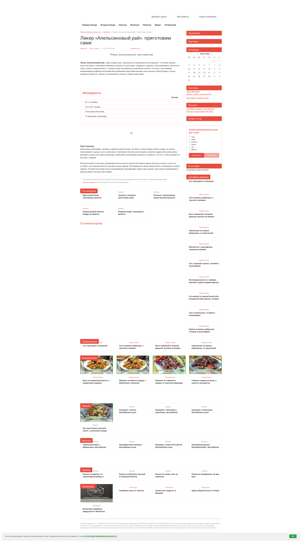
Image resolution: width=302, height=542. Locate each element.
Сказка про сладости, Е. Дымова (165, 491)
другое (194, 149)
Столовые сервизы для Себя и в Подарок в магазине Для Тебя (200, 110)
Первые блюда (89, 24)
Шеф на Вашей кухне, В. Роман (205, 490)
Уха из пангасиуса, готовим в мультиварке (202, 314)
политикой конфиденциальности (101, 536)
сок (192, 147)
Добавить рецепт (159, 16)
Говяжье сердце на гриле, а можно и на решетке (204, 381)
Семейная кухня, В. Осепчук (131, 490)
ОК (293, 536)
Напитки (147, 24)
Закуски (123, 24)
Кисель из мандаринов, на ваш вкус (205, 475)
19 (199, 72)
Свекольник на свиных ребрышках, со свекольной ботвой (201, 231)
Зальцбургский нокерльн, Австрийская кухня (130, 445)
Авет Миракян (193, 91)
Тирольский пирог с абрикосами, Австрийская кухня (94, 445)
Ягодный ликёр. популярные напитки (131, 212)
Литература (170, 24)
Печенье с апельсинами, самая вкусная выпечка (164, 196)
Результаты (211, 155)
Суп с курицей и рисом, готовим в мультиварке (204, 264)
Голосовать (196, 155)
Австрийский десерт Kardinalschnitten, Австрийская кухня (205, 445)
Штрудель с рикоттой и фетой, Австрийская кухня (168, 445)
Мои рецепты (183, 16)
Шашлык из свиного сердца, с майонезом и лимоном (132, 381)
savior (97, 48)
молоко (194, 142)
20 (204, 72)
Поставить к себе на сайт (197, 98)
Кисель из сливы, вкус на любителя (166, 475)
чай (192, 137)
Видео (158, 24)
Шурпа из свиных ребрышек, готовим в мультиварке (202, 330)
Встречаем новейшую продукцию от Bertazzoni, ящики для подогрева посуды (96, 510)
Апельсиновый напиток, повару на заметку (93, 212)
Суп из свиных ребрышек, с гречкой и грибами (201, 198)
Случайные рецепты (198, 177)
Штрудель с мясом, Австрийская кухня (127, 411)
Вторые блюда (108, 24)
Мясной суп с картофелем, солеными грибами (201, 248)
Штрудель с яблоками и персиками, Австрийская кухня (166, 411)
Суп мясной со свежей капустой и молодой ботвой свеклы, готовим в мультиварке (204, 297)
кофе (193, 139)
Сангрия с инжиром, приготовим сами (127, 196)
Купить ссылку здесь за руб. (199, 94)
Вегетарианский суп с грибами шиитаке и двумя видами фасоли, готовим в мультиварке (204, 281)
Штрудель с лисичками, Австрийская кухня (202, 411)
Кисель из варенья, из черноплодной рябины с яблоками (93, 475)
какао (193, 144)
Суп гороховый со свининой (201, 181)
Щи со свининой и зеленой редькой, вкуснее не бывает (201, 215)
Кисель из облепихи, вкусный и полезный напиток (132, 475)
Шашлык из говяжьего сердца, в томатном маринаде (169, 381)
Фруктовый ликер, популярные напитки (92, 196)
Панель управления (207, 16)
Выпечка (134, 24)
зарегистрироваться (91, 182)
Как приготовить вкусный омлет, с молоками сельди (95, 429)
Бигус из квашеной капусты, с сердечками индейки (96, 381)
